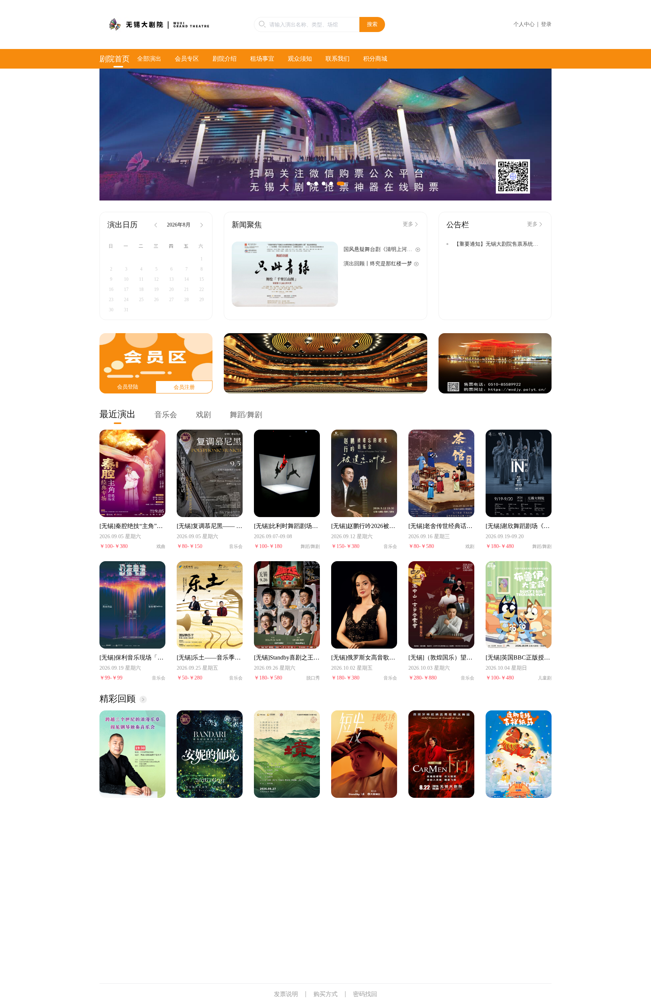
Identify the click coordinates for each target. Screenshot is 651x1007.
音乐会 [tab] (165, 414)
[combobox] (306, 24)
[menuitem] (118, 58)
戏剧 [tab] (203, 414)
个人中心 (524, 24)
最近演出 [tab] (117, 414)
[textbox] (306, 24)
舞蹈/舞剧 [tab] (246, 414)
